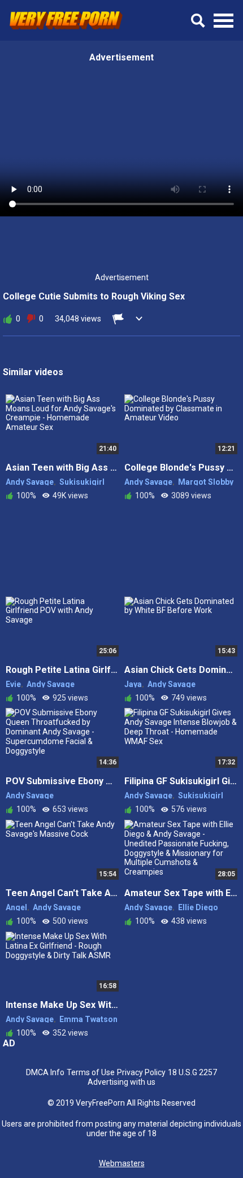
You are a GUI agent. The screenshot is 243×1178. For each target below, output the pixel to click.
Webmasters (122, 1163)
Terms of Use (91, 1072)
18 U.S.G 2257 (192, 1072)
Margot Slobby (205, 481)
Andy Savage (30, 481)
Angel (16, 907)
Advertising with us (121, 1081)
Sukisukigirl (82, 481)
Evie (13, 684)
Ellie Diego (198, 907)
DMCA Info (45, 1072)
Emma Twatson (88, 1019)
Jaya (133, 684)
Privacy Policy (141, 1072)
